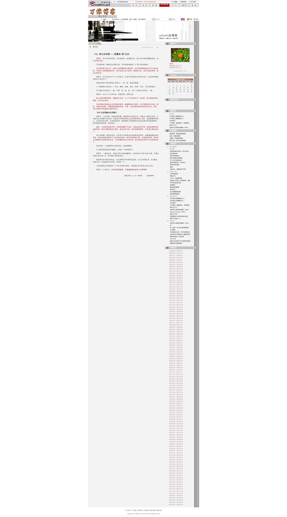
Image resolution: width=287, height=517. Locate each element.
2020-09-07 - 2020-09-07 (176, 327)
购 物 (194, 5)
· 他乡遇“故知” (173, 153)
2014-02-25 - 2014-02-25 (176, 448)
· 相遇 (171, 167)
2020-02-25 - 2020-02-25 (176, 334)
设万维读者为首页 (122, 2)
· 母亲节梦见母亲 (174, 165)
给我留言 (143, 19)
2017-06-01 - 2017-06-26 (176, 383)
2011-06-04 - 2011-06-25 (176, 502)
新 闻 (144, 5)
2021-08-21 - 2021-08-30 (176, 311)
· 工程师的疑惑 (173, 174)
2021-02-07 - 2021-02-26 (176, 316)
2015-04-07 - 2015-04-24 (176, 421)
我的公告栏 (174, 99)
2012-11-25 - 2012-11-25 (176, 468)
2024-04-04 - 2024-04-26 (176, 262)
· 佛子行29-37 (173, 125)
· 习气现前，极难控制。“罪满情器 (179, 123)
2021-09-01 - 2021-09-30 (176, 309)
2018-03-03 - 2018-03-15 (176, 365)
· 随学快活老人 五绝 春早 (176, 236)
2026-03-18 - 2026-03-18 (176, 253)
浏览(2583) (127, 175)
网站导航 (153, 510)
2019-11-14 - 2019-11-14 (176, 336)
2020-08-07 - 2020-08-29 (176, 329)
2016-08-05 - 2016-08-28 (176, 399)
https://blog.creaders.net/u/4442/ (102, 39)
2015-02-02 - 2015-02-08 (176, 426)
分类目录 (173, 143)
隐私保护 (159, 510)
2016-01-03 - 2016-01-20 (176, 410)
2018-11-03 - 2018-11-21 (176, 354)
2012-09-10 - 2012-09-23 (176, 473)
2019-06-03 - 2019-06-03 (176, 345)
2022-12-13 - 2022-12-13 (176, 284)
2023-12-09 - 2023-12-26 (176, 269)
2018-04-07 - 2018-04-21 (176, 363)
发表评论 (151, 175)
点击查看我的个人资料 (180, 71)
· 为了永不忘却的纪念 (175, 160)
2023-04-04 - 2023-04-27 (176, 280)
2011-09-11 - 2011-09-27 (176, 495)
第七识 (95, 47)
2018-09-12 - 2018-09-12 (176, 356)
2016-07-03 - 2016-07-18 (176, 401)
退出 (197, 19)
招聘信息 (146, 510)
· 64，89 (171, 114)
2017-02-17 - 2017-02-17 (176, 390)
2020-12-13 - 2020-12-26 (176, 320)
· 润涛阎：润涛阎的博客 (176, 138)
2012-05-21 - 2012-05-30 (176, 480)
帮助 (191, 19)
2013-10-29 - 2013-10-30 (176, 455)
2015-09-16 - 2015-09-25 (176, 415)
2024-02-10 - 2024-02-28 (176, 266)
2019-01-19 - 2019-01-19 (176, 352)
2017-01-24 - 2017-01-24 (176, 392)
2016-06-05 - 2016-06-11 (176, 403)
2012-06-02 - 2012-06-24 (176, 477)
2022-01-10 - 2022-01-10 (176, 300)
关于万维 (193, 2)
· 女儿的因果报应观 (175, 191)
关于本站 (127, 510)
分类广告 (184, 5)
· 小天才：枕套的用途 (175, 178)
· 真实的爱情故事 (174, 194)
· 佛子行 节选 (173, 214)
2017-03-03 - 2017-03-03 (176, 388)
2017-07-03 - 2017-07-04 (176, 381)
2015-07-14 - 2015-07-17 (176, 417)
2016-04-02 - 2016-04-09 (176, 408)
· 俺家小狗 (172, 176)
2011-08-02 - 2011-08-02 (176, 498)
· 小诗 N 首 (172, 239)
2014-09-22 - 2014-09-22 (176, 437)
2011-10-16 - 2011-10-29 (176, 493)
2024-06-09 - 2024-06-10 (176, 257)
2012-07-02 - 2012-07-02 (176, 475)
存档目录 (173, 248)
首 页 (135, 5)
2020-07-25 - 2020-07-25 (176, 332)
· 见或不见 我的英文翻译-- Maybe (178, 127)
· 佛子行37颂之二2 (174, 218)
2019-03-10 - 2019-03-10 (176, 349)
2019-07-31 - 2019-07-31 (176, 343)
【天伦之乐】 (173, 171)
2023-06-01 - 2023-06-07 (176, 275)
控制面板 (125, 19)
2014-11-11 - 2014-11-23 (176, 433)
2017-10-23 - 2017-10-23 (176, 376)
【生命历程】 (173, 147)
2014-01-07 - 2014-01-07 (176, 450)
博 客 (164, 5)
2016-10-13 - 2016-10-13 (176, 397)
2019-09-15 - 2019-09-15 (176, 340)
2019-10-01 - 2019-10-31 (176, 338)
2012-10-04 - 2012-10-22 (176, 471)
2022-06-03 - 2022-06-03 (176, 291)
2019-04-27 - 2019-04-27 (176, 347)
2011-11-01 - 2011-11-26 (176, 491)
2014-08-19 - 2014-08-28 (176, 439)
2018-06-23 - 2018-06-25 (176, 358)
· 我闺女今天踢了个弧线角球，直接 (179, 180)
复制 (114, 39)
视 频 (154, 5)
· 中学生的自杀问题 (175, 182)
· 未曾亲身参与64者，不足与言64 (179, 151)
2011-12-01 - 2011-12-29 (176, 489)
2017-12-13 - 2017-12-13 (176, 372)
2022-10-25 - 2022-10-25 (176, 289)
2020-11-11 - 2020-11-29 (176, 323)
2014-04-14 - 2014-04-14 (176, 444)
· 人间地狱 (172, 230)
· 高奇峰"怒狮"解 (174, 187)
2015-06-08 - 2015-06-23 (176, 419)
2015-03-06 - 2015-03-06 (176, 424)
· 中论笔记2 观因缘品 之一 (176, 118)
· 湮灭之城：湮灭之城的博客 (177, 140)
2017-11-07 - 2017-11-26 (176, 374)
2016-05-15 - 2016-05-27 (176, 406)
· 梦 (170, 225)
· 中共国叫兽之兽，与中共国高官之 (179, 232)
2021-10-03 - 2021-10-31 (176, 307)
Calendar (173, 75)
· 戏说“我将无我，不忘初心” (177, 162)
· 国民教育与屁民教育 (175, 243)
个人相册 (134, 19)
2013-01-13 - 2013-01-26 (176, 466)
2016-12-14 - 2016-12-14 (176, 394)
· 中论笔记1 (172, 121)
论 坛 (174, 5)
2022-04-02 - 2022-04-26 (176, 296)
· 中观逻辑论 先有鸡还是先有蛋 (178, 216)
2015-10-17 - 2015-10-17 (176, 412)
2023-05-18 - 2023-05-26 (176, 278)
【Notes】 (172, 221)
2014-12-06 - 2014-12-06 (176, 430)
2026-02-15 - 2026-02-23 (176, 255)
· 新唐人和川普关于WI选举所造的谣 (179, 241)
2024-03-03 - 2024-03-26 (176, 264)
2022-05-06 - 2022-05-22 (176, 293)
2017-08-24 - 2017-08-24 (176, 379)
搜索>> (105, 19)
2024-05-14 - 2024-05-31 (176, 260)
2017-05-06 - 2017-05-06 (176, 385)
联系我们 (183, 2)
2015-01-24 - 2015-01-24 (176, 428)
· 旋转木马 (172, 189)
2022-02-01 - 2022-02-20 (176, 298)
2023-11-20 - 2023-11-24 (176, 271)
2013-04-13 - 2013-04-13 (176, 462)
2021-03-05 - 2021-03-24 (176, 314)
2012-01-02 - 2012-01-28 (176, 486)
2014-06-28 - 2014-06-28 (176, 441)
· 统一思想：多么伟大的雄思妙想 (179, 227)
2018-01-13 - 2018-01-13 (176, 370)
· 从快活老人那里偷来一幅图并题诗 (179, 234)
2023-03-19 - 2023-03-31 (176, 282)
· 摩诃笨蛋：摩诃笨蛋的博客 (177, 134)
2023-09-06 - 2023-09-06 (176, 273)
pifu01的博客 (168, 35)
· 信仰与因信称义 (174, 156)
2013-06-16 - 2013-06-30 (176, 459)
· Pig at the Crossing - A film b (177, 212)
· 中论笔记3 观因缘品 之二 (176, 116)
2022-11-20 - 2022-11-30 (176, 287)
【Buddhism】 (173, 196)
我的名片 (173, 43)
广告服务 (175, 2)
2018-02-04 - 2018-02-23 (176, 367)
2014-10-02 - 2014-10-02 (176, 435)
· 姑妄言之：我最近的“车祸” (177, 169)
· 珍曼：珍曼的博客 (174, 136)
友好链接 (173, 130)
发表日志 (116, 19)
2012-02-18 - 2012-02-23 (176, 484)
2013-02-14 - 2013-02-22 (176, 464)
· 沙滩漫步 (172, 185)
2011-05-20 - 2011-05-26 (176, 504)
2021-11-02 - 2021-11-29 (176, 305)
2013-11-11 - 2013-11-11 (176, 453)
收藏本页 (119, 39)
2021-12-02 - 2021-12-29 (176, 302)
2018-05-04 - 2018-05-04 (176, 361)
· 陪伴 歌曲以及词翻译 (175, 158)
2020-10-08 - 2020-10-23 (176, 325)
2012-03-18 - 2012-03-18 (176, 482)
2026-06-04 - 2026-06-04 (176, 251)
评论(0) (140, 175)
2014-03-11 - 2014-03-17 (176, 446)
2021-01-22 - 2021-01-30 (176, 318)
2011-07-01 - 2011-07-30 (176, 500)
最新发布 (173, 111)
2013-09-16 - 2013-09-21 (176, 457)
